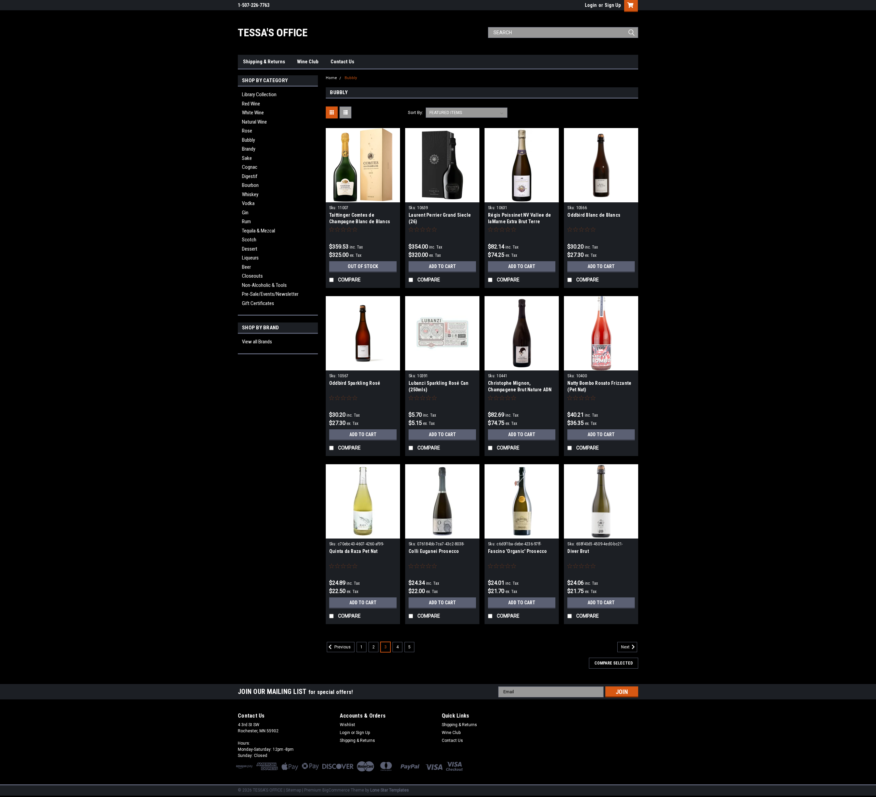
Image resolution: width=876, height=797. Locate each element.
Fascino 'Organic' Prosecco (517, 551)
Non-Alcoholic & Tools (264, 285)
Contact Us (342, 62)
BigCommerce (336, 790)
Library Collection (259, 94)
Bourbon (250, 185)
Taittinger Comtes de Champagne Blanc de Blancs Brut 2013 (359, 221)
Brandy (248, 149)
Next (626, 647)
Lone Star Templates (389, 790)
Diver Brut (578, 551)
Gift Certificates (258, 303)
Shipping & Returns (264, 62)
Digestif (249, 176)
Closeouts (252, 276)
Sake (247, 158)
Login (591, 5)
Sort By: (415, 112)
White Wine (253, 113)
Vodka (248, 203)
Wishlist (347, 724)
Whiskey (250, 194)
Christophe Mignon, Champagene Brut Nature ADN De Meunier (520, 389)
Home (331, 78)
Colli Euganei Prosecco (434, 551)
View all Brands (257, 342)
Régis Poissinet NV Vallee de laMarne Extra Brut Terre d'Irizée (519, 221)
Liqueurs (250, 258)
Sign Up (613, 5)
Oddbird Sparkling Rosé (355, 383)
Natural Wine (254, 122)
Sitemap (293, 790)
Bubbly (248, 140)
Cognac (249, 167)
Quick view (362, 197)
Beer (246, 267)
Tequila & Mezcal (258, 231)
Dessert (249, 249)
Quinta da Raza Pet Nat (353, 551)
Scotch (249, 240)
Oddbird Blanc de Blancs (593, 215)
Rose (247, 131)
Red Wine (251, 104)
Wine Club (308, 62)
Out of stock (363, 266)
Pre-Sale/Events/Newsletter (270, 294)
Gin (245, 213)
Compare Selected (613, 663)
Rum (246, 221)
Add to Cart (442, 266)
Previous (342, 647)
